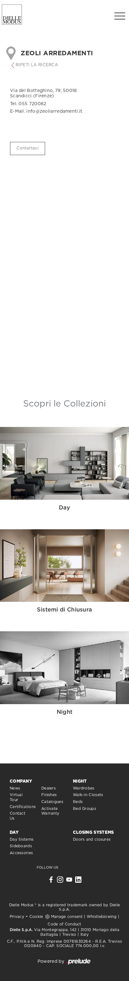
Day (14, 833)
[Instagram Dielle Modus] (60, 881)
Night (80, 781)
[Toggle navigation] (120, 15)
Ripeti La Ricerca (37, 65)
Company (21, 781)
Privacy (17, 917)
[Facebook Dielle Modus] (51, 881)
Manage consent (67, 917)
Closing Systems (93, 833)
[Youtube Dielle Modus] (69, 881)
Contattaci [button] (28, 148)
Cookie (36, 917)
